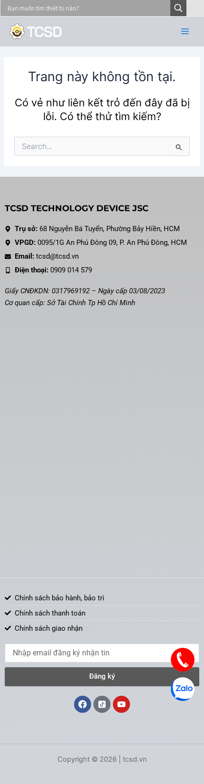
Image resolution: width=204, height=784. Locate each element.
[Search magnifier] (178, 8)
